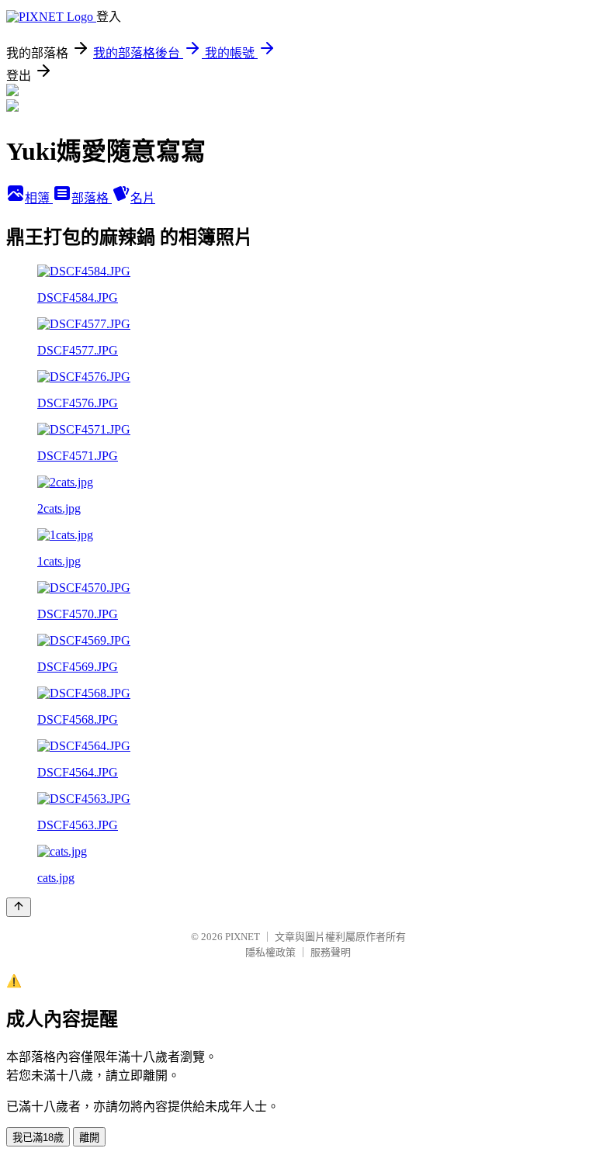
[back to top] (18, 907)
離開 (89, 1137)
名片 (142, 198)
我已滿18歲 (38, 1137)
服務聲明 (330, 952)
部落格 (91, 198)
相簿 (39, 198)
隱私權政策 (270, 952)
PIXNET (242, 936)
